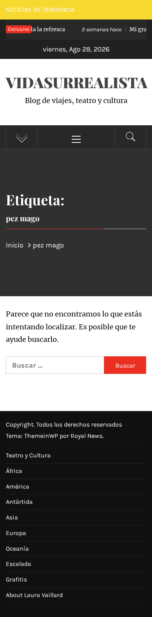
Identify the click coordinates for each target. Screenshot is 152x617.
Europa (16, 533)
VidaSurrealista (76, 82)
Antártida (19, 501)
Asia (12, 517)
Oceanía (17, 548)
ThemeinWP (42, 435)
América (17, 486)
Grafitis (16, 579)
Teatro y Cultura (28, 455)
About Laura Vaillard (34, 595)
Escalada (18, 563)
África (14, 471)
